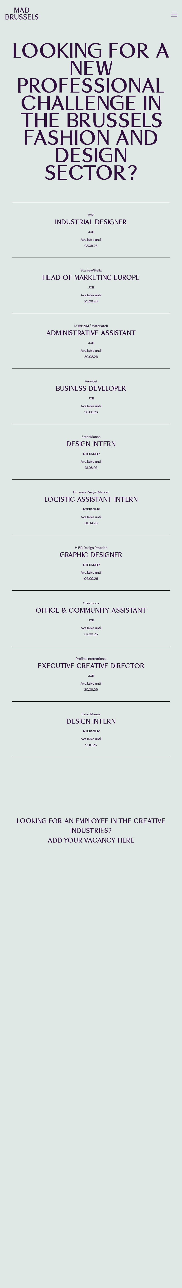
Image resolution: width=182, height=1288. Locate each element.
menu (174, 14)
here (126, 840)
